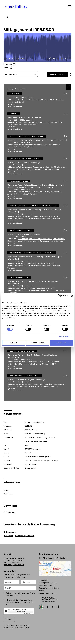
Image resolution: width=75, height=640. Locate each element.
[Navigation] (69, 7)
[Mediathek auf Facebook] (47, 607)
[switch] (28, 329)
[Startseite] (15, 6)
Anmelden (9, 619)
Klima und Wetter (30, 122)
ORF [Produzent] (31, 430)
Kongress (28, 167)
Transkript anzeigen (57, 74)
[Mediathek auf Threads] (58, 606)
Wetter (13, 114)
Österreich (21, 102)
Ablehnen (13, 342)
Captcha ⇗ (28, 613)
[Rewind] (5, 58)
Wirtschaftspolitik (48, 263)
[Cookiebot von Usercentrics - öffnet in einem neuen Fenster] (59, 295)
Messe (39, 288)
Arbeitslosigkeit (34, 263)
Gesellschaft (23, 100)
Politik (20, 145)
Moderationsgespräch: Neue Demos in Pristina (26, 136)
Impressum (43, 580)
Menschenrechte (31, 362)
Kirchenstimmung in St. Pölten (21, 230)
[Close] (69, 87)
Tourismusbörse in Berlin (19, 277)
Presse (41, 591)
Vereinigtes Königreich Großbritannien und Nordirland (38, 169)
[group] (21, 74)
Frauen (35, 216)
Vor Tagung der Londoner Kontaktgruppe (25, 158)
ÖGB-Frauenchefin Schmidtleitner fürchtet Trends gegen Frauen (33, 205)
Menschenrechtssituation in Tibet (22, 351)
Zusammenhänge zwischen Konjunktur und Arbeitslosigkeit (31, 253)
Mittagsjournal (30, 468)
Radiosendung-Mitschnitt (39, 100)
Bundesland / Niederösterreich (52, 241)
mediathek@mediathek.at (14, 565)
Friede (35, 192)
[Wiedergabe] (9, 58)
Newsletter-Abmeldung (48, 593)
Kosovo (31, 147)
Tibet (54, 364)
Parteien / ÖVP (49, 288)
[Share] (50, 58)
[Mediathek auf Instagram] (52, 606)
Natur (20, 122)
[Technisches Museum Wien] (48, 599)
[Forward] (13, 58)
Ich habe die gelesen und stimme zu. (21, 602)
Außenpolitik (56, 362)
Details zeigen (64, 336)
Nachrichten (14, 93)
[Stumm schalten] (54, 58)
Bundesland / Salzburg (49, 386)
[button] (66, 58)
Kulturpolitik (37, 384)
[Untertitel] (62, 58)
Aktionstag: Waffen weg (19, 181)
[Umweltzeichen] (41, 607)
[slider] (37, 61)
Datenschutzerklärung (47, 585)
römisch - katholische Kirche (40, 239)
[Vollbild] (69, 58)
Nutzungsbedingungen (48, 583)
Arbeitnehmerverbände (49, 216)
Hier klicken (21, 611)
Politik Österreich (25, 192)
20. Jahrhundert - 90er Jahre (40, 219)
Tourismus (32, 288)
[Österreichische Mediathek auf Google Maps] (55, 568)
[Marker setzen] (58, 58)
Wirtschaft (22, 263)
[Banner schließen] (72, 296)
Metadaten (11, 512)
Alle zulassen (61, 342)
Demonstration (30, 145)
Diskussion (47, 384)
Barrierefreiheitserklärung (49, 588)
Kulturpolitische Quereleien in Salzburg (24, 375)
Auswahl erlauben (37, 342)
